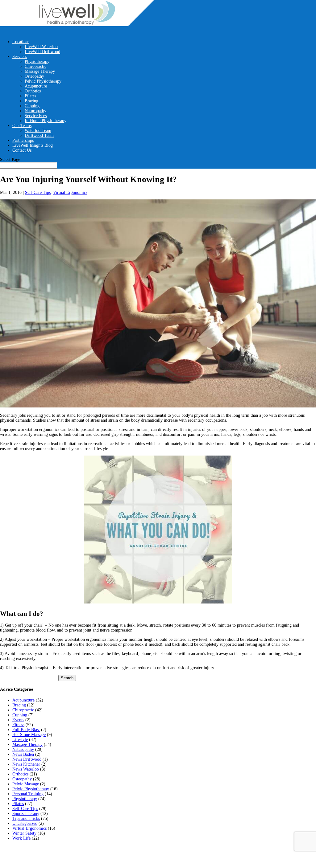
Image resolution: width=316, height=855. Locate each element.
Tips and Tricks (26, 818)
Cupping (32, 106)
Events (18, 720)
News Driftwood (26, 759)
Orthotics (33, 91)
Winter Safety (24, 833)
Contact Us (21, 150)
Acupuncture (36, 86)
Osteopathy (34, 76)
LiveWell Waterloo (41, 46)
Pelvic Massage (25, 784)
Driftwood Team (39, 135)
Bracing (31, 101)
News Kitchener (26, 764)
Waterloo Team (38, 130)
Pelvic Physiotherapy (43, 81)
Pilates (30, 96)
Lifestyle (20, 739)
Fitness (18, 724)
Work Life (21, 838)
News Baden (23, 754)
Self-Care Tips (38, 192)
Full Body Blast (26, 729)
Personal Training (28, 794)
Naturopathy (35, 110)
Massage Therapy (40, 71)
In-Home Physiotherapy (45, 120)
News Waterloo (25, 769)
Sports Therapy (25, 813)
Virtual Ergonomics (70, 192)
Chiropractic (35, 66)
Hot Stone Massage (29, 734)
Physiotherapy (37, 61)
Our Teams (21, 125)
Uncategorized (24, 823)
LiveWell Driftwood (42, 51)
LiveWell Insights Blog (32, 145)
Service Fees (36, 115)
